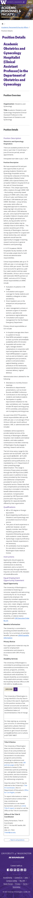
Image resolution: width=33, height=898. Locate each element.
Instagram (15, 870)
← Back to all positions (16, 840)
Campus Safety (11, 881)
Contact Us (18, 877)
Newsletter (16, 887)
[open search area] (24, 2)
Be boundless (16, 858)
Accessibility (7, 877)
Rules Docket (8, 884)
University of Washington (3, 2)
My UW (22, 881)
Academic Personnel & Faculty (2, 23)
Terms (25, 884)
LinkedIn (21, 870)
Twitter (11, 870)
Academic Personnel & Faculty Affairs (14, 27)
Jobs (26, 877)
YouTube (18, 870)
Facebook (8, 870)
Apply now (9, 689)
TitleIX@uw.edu (10, 832)
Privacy (17, 884)
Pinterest (25, 870)
